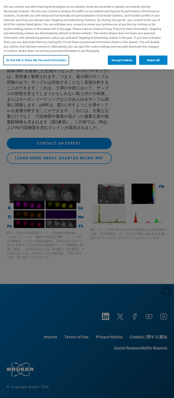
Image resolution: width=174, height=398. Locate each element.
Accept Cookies (122, 60)
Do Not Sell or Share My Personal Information (36, 60)
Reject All (153, 60)
